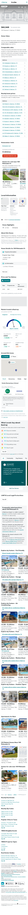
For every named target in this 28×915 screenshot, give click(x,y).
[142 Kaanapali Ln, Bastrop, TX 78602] (11, 174)
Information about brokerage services (10, 876)
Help (10, 891)
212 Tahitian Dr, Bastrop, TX (9, 89)
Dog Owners (19, 458)
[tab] (5, 280)
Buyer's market (14, 328)
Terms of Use (19, 889)
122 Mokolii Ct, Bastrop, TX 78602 (11, 104)
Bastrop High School (15, 539)
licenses (15, 871)
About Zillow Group (11, 888)
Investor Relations (13, 889)
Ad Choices (20, 891)
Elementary (12, 379)
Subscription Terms (4, 891)
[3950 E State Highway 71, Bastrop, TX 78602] (9, 724)
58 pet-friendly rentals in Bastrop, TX (12, 553)
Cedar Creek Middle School (9, 543)
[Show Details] (25, 63)
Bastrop (4, 513)
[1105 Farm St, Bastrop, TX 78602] (9, 752)
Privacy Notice (14, 891)
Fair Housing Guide (19, 888)
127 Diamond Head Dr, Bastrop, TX (11, 74)
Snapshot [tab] (5, 314)
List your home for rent (10, 156)
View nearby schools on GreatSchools (13, 411)
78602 (16, 240)
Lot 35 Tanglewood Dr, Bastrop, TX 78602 (13, 133)
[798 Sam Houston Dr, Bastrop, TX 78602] (9, 587)
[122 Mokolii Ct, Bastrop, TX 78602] (9, 776)
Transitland (19, 863)
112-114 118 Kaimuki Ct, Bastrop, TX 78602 (13, 112)
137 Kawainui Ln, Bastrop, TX (9, 80)
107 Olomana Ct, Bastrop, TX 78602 (11, 115)
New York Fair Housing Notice (6, 875)
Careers (2, 889)
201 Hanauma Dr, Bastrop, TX (9, 83)
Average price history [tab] (15, 314)
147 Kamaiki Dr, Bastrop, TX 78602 (11, 127)
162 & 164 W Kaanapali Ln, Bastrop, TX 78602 (14, 106)
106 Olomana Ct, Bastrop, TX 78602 (11, 124)
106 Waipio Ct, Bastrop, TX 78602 (11, 136)
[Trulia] (2, 883)
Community (10, 458)
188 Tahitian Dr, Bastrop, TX (9, 86)
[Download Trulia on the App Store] (9, 883)
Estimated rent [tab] (6, 146)
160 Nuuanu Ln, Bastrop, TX (9, 69)
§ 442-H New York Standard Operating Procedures (10, 874)
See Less (5, 271)
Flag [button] (22, 482)
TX (5, 794)
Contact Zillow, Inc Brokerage (7, 880)
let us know (16, 900)
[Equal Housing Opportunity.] (17, 904)
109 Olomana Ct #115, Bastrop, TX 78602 (13, 109)
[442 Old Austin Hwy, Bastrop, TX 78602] (9, 617)
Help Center (4, 905)
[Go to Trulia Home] (14, 2)
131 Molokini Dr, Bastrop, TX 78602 (11, 130)
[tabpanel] (14, 170)
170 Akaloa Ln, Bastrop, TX (9, 77)
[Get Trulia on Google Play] (20, 883)
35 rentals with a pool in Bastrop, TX (12, 634)
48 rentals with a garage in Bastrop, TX (13, 579)
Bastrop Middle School (11, 541)
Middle (19, 379)
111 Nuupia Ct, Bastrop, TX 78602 (11, 121)
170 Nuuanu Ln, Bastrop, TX (9, 66)
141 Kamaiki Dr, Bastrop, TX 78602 (11, 118)
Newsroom (7, 889)
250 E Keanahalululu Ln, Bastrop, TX (11, 71)
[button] (27, 2)
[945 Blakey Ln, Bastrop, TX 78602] (9, 561)
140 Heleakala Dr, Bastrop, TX (9, 63)
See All (4, 451)
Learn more (5, 417)
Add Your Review (14, 488)
